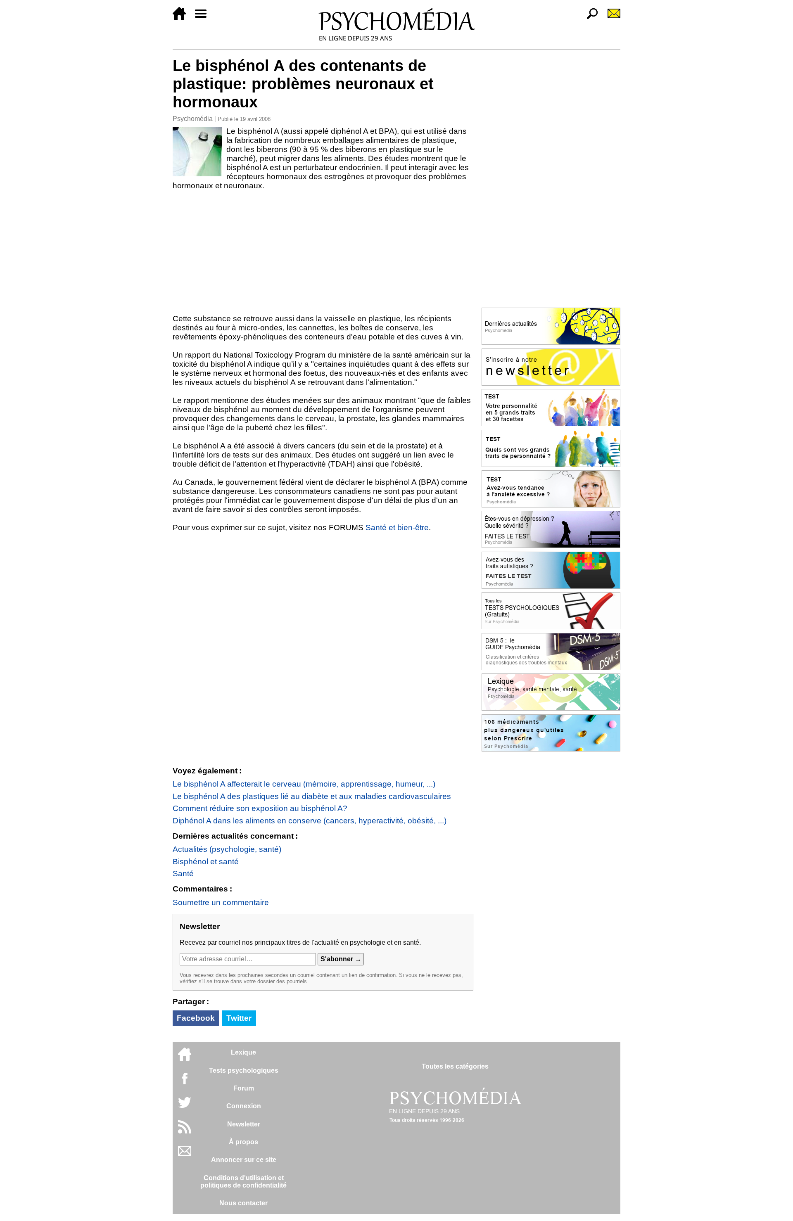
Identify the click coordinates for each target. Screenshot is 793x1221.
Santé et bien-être (397, 527)
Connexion (243, 1106)
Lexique (243, 1052)
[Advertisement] (323, 252)
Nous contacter (243, 1203)
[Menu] (204, 17)
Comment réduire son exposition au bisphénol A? (260, 808)
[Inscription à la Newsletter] (610, 17)
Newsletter (243, 1124)
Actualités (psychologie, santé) (227, 849)
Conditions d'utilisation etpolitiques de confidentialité (243, 1181)
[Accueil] (182, 17)
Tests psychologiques (243, 1070)
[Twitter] (184, 1106)
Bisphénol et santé (206, 861)
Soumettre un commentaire (221, 902)
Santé (183, 873)
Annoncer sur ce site (243, 1159)
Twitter (239, 1018)
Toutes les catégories (455, 1066)
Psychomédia (193, 118)
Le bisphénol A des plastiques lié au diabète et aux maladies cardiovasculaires (312, 796)
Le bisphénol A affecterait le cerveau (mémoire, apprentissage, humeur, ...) (304, 784)
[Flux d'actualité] (184, 1131)
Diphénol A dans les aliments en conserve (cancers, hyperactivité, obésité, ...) (309, 820)
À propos (243, 1141)
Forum (243, 1088)
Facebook (196, 1018)
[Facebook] (184, 1082)
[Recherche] (589, 17)
